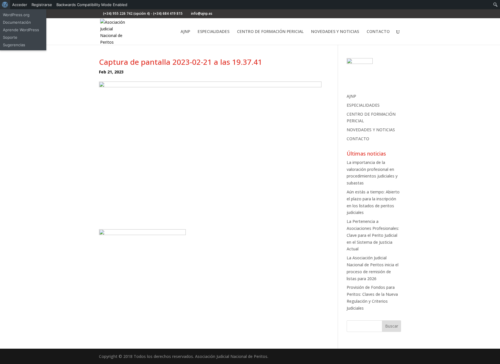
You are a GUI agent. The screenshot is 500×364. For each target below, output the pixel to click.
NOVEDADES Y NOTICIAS (335, 31)
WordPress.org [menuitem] (16, 14)
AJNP (185, 31)
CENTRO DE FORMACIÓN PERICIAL (270, 31)
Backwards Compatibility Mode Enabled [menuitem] (91, 4)
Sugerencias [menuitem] (14, 45)
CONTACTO (378, 31)
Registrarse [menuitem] (42, 4)
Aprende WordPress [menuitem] (21, 29)
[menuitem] (5, 4)
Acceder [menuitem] (19, 4)
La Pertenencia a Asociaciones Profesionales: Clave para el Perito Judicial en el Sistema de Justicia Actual (373, 235)
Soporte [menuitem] (10, 37)
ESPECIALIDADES (213, 31)
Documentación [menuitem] (17, 22)
